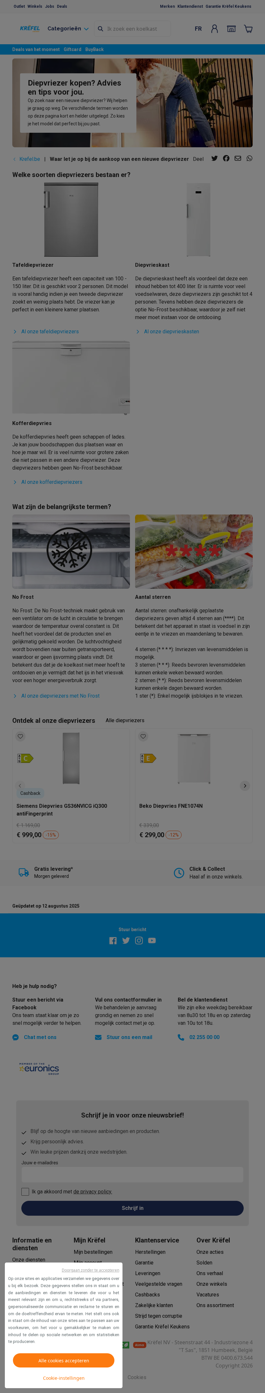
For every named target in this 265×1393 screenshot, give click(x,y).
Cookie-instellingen (64, 1378)
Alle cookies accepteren (63, 1360)
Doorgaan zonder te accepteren (90, 1270)
